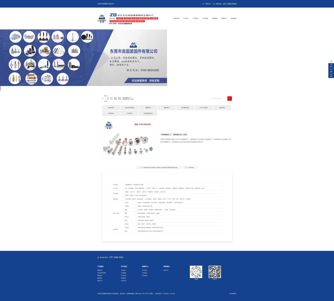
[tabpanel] (167, 57)
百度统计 (158, 293)
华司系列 (129, 113)
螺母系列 (148, 107)
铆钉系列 (222, 107)
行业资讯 (144, 273)
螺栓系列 (166, 107)
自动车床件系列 (129, 107)
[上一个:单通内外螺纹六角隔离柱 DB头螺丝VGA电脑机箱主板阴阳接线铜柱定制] (158, 167)
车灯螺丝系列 (185, 107)
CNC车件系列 (204, 107)
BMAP (166, 293)
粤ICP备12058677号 (141, 293)
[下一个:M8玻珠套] (189, 167)
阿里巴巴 (208, 4)
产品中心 (186, 18)
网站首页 (176, 18)
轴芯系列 (111, 113)
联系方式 (166, 270)
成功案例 (215, 18)
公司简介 (123, 270)
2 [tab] (0, 88)
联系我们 (234, 18)
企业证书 (123, 280)
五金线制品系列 (148, 113)
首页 (108, 98)
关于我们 (195, 18)
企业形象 (123, 273)
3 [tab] (0, 89)
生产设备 (205, 18)
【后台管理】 (233, 293)
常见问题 (144, 275)
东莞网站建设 (130, 293)
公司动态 (144, 270)
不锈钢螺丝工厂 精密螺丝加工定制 (127, 98)
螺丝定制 (119, 98)
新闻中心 (224, 18)
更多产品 (99, 280)
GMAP (172, 293)
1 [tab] (0, 86)
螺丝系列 (115, 98)
